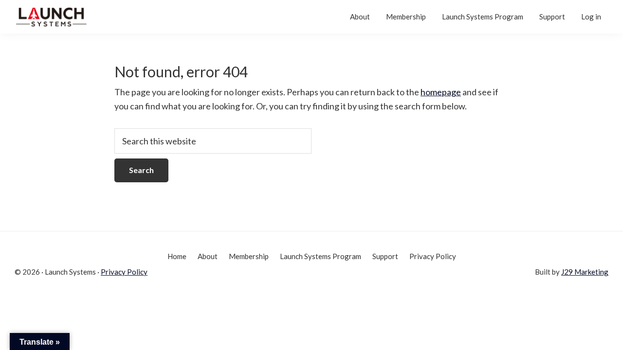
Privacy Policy (124, 271)
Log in (591, 16)
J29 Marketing (584, 271)
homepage (441, 92)
